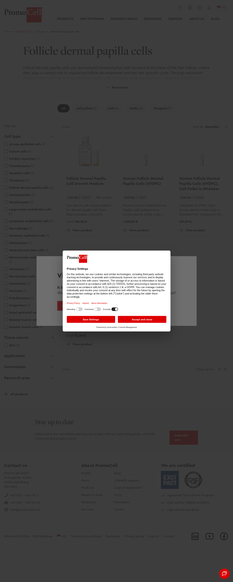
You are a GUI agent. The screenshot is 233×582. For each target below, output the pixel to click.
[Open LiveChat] (224, 574)
